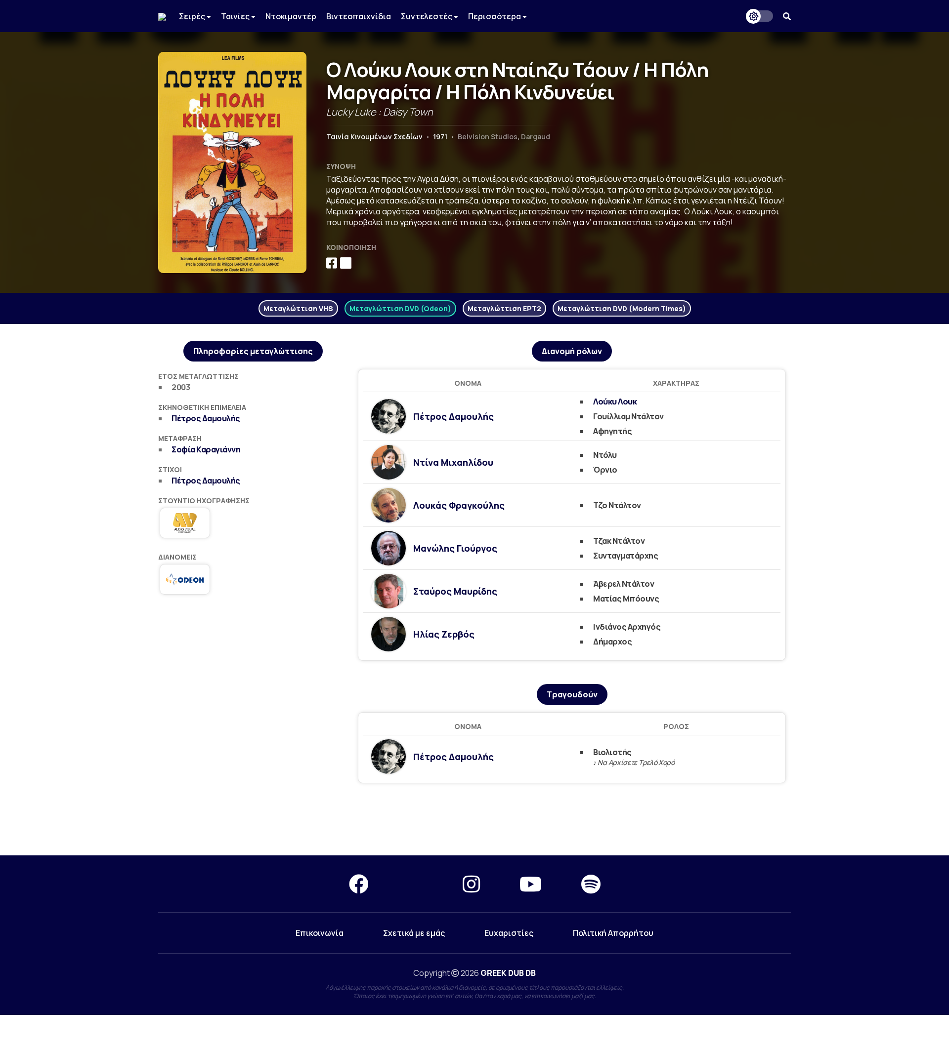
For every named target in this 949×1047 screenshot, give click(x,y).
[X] (415, 883)
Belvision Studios (488, 136)
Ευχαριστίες (508, 932)
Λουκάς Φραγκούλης (459, 505)
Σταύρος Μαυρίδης (455, 591)
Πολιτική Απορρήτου (613, 932)
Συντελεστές (427, 16)
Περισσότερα (495, 16)
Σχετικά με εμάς (414, 932)
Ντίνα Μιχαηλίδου (453, 462)
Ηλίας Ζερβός (443, 634)
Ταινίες (236, 16)
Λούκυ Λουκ (615, 401)
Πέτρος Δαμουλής (206, 418)
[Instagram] (471, 883)
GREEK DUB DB (508, 972)
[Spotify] (591, 883)
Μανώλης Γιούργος (455, 548)
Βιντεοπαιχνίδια (358, 16)
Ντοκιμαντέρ (290, 16)
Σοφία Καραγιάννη (206, 449)
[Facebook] (359, 883)
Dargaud (535, 136)
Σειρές (193, 16)
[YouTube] (530, 883)
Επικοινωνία (320, 932)
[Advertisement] (474, 820)
